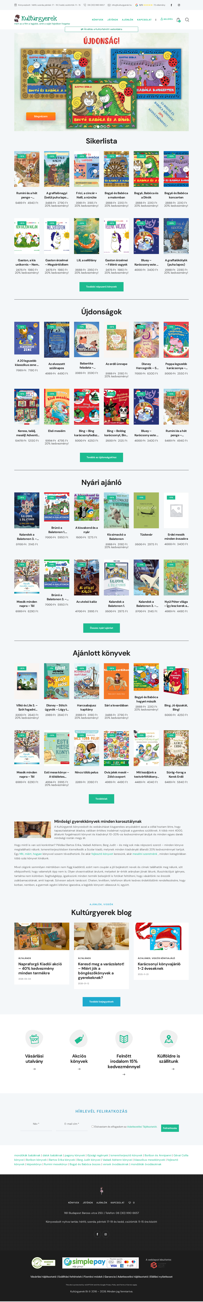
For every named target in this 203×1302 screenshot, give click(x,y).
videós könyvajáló (163, 958)
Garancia (110, 1276)
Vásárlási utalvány (34, 1058)
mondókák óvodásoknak (146, 1164)
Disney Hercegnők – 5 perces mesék (146, 366)
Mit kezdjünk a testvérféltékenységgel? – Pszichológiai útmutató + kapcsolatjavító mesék (146, 774)
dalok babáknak (52, 1155)
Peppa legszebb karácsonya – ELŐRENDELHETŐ (176, 366)
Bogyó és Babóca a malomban (116, 195)
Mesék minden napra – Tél (27, 604)
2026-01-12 (83, 983)
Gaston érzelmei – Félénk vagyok (116, 262)
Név (36, 1123)
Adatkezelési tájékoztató (133, 1276)
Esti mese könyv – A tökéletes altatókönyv (56, 774)
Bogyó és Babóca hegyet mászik (146, 699)
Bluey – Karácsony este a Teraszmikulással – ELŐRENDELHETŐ (146, 262)
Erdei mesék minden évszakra (176, 537)
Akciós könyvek (79, 1058)
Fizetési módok (93, 1276)
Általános (24, 958)
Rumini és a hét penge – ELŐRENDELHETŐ (27, 195)
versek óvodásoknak (116, 1164)
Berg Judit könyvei (88, 1160)
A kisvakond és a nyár (86, 530)
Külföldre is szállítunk (168, 1058)
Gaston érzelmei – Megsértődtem (56, 262)
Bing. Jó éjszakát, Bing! (176, 707)
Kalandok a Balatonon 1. (116, 604)
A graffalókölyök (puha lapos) (176, 262)
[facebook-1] (171, 5)
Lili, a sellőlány (86, 260)
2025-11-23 (143, 974)
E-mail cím (72, 1123)
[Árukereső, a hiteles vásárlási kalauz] (43, 1259)
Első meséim (56, 431)
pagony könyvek (75, 1155)
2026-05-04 (24, 979)
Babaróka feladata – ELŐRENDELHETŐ (86, 365)
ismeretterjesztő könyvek (126, 1155)
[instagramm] (179, 5)
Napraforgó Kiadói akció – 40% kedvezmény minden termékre (40, 968)
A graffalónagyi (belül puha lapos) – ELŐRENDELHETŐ (56, 195)
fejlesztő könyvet (102, 854)
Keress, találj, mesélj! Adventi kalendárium (27, 433)
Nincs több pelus (86, 772)
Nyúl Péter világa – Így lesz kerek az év (176, 604)
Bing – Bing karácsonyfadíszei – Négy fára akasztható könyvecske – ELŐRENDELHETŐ (86, 433)
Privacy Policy (111, 1285)
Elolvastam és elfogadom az (125, 1126)
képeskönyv (34, 1164)
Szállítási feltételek (70, 1276)
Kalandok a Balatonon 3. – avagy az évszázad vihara (26, 537)
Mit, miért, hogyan (31, 854)
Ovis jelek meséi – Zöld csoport (116, 774)
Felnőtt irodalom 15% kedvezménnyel (124, 1061)
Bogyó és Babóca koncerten (176, 195)
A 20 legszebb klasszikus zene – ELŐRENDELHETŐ (27, 363)
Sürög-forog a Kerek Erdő (176, 774)
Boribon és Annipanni (158, 1155)
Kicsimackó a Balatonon (116, 537)
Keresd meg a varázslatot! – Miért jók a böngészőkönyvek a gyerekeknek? (101, 971)
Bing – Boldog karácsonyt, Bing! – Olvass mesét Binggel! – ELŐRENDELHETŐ (116, 433)
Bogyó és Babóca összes (85, 1164)
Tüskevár (146, 535)
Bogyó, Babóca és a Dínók (146, 195)
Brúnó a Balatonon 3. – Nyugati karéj (57, 597)
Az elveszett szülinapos (56, 366)
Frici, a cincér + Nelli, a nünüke (86, 195)
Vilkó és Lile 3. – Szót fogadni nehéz (26, 707)
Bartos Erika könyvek (62, 1160)
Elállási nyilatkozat (161, 1276)
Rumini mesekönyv (55, 1164)
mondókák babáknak (27, 1155)
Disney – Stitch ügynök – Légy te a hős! (57, 707)
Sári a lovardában (116, 705)
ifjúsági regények (97, 1155)
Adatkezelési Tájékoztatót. (142, 1126)
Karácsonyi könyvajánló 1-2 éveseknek (159, 966)
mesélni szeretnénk (145, 854)
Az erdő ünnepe (116, 364)
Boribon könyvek (36, 1160)
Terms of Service (126, 1285)
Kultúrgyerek (39, 18)
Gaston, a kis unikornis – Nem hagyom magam (27, 262)
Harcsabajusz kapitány (86, 707)
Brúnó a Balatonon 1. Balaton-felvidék (56, 530)
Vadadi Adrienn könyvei (117, 1160)
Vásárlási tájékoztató (43, 1276)
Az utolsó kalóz (86, 602)
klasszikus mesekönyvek (149, 1160)
